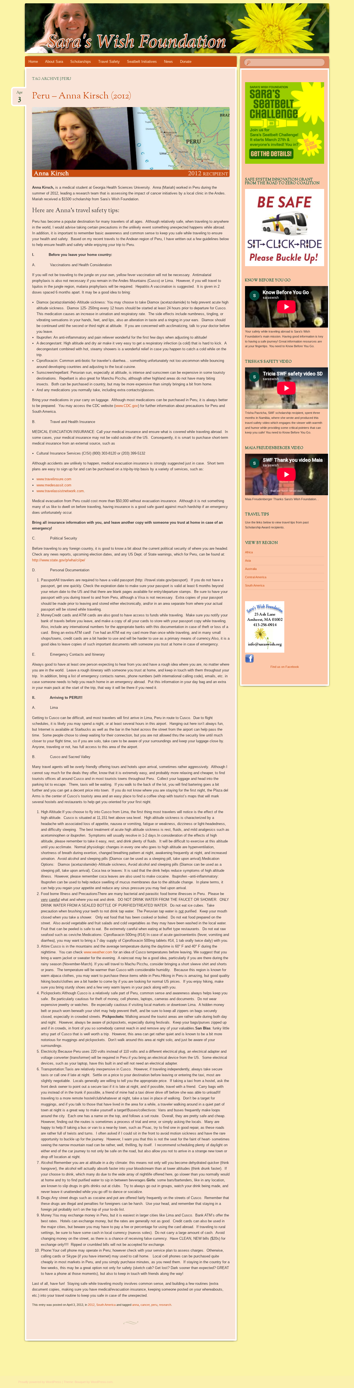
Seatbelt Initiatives (142, 61)
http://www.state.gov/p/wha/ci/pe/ (58, 560)
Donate (185, 61)
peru (154, 1304)
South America (106, 1304)
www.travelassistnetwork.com (60, 491)
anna (135, 1304)
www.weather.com (98, 952)
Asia (248, 560)
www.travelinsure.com (54, 479)
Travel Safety (109, 61)
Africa (249, 552)
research (165, 1304)
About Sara (54, 61)
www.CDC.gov (126, 406)
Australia (251, 568)
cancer (145, 1304)
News (168, 61)
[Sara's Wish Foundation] (166, 28)
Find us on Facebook (284, 666)
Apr (19, 94)
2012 (91, 1304)
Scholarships (80, 61)
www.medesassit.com (54, 485)
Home (33, 61)
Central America (255, 577)
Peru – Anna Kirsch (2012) (81, 96)
